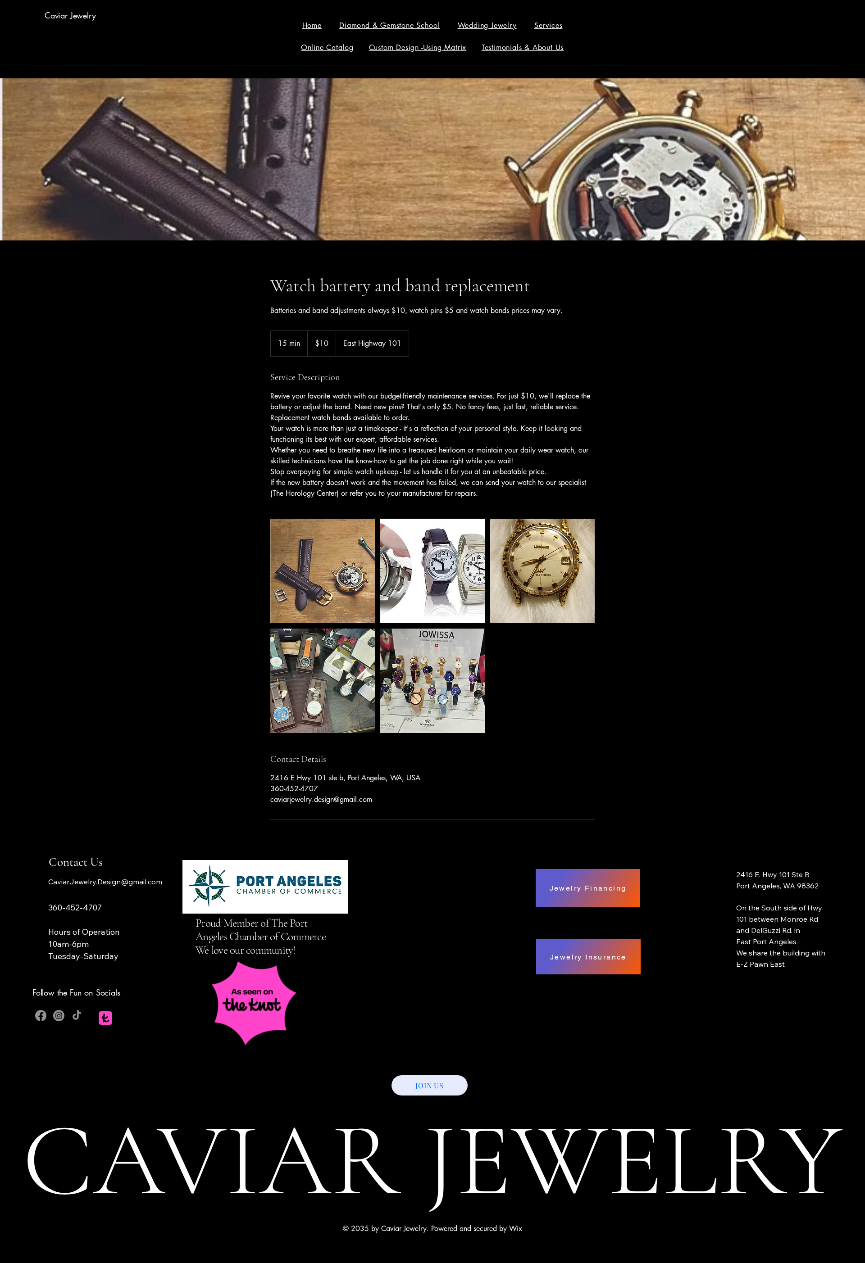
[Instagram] (58, 1015)
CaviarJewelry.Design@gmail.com (105, 881)
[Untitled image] (322, 571)
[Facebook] (40, 1015)
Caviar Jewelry (70, 15)
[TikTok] (76, 1015)
